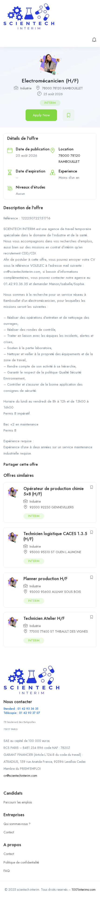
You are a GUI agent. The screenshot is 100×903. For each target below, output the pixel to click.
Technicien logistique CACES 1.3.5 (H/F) (55, 536)
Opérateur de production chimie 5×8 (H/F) (53, 491)
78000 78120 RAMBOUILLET (62, 88)
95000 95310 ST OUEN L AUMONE (55, 552)
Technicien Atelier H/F (44, 618)
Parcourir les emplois (17, 802)
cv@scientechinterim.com (20, 775)
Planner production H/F (45, 579)
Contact (8, 832)
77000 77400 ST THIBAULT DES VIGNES (59, 631)
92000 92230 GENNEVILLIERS (52, 507)
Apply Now (41, 115)
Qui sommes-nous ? (16, 824)
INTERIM (50, 103)
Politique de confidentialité (21, 862)
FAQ (6, 870)
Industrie (25, 88)
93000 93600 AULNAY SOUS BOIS (55, 591)
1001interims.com (84, 889)
